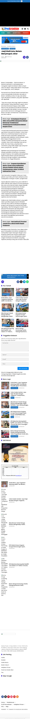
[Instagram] (11, 696)
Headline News (5, 48)
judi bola (21, 718)
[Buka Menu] (25, 29)
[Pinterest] (8, 696)
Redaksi (3, 660)
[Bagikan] (27, 57)
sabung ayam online (4, 717)
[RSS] (17, 696)
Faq (2, 672)
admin (2, 56)
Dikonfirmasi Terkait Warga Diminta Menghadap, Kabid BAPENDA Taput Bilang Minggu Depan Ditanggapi (7, 314)
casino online (11, 718)
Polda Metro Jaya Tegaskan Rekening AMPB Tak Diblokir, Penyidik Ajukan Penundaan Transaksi (7, 299)
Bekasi (18, 294)
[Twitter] (21, 281)
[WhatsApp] (27, 281)
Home (3, 702)
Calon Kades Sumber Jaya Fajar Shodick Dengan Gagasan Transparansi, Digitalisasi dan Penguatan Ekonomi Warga (22, 299)
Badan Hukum (5, 665)
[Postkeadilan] (10, 28)
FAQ (2, 706)
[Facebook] (18, 281)
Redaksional (10, 702)
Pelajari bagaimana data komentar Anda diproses (13, 374)
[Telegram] (24, 281)
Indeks (3, 657)
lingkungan (12, 48)
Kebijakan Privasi (5, 667)
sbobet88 (17, 718)
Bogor (18, 309)
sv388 (15, 718)
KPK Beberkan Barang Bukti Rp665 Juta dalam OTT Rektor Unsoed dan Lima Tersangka (7, 330)
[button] (22, 29)
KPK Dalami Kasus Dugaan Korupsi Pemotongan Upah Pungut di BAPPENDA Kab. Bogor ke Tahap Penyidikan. (22, 314)
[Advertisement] (15, 257)
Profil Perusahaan (6, 704)
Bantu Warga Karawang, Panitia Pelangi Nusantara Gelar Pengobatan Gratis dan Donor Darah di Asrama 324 (22, 330)
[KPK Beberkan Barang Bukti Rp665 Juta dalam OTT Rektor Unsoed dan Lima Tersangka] (7, 323)
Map (7, 706)
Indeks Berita (4, 662)
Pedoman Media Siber (7, 670)
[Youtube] (14, 696)
